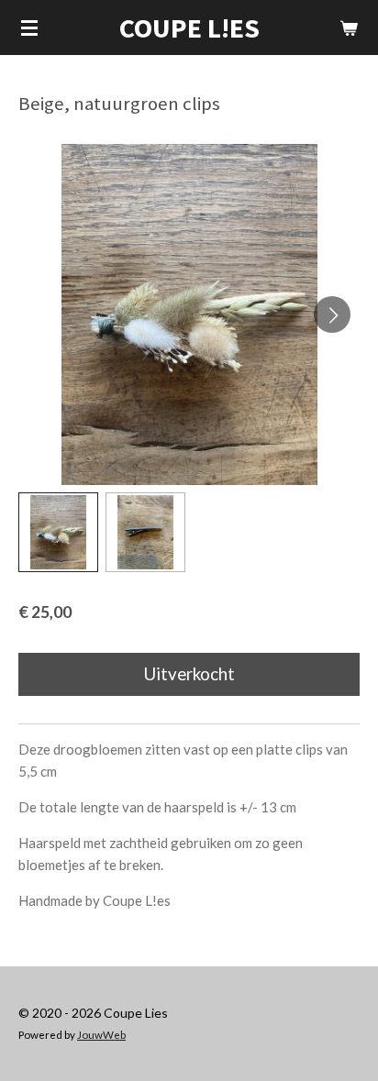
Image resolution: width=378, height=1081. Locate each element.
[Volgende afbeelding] (332, 314)
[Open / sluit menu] (29, 27)
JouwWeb (101, 1034)
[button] (58, 532)
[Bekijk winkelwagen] (348, 27)
